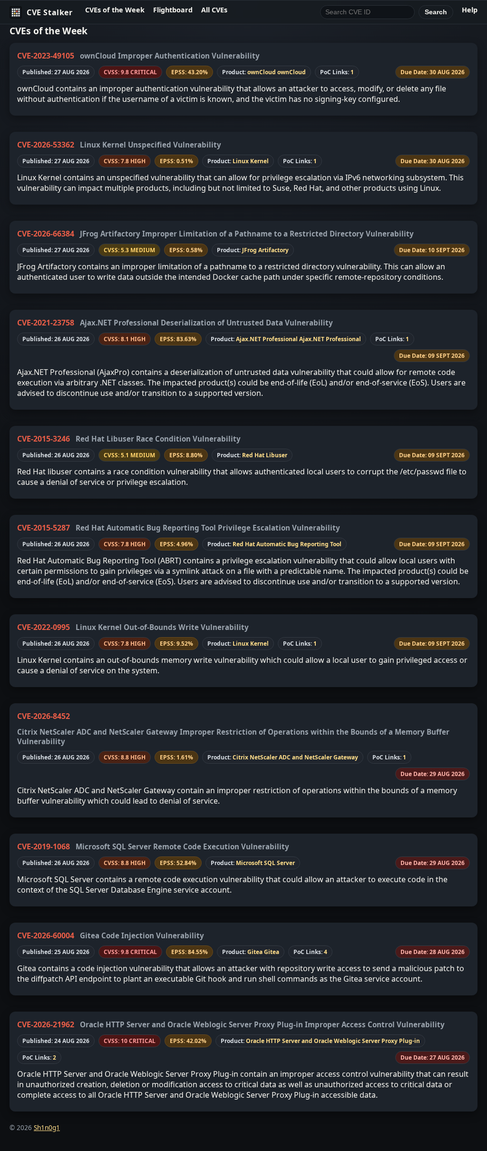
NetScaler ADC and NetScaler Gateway (304, 757)
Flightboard (173, 9)
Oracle (255, 1041)
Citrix (240, 757)
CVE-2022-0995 (43, 627)
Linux (241, 161)
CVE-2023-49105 (45, 55)
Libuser (276, 455)
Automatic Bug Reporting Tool (298, 544)
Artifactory (273, 250)
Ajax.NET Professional (267, 339)
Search (436, 12)
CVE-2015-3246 (43, 438)
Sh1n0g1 (47, 1127)
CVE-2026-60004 (45, 935)
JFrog (249, 250)
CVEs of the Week (115, 9)
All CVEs (214, 9)
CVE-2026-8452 (43, 716)
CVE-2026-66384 (45, 233)
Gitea (255, 952)
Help (469, 9)
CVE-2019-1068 (43, 846)
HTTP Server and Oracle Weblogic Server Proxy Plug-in (343, 1041)
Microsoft (249, 863)
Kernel (259, 161)
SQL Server (279, 863)
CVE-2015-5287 (43, 527)
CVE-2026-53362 (45, 144)
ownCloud (261, 72)
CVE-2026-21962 (45, 1024)
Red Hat (253, 455)
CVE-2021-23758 (45, 322)
